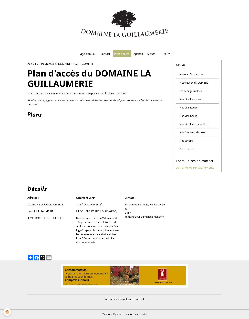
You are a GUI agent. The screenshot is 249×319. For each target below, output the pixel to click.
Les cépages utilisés (190, 91)
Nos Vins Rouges (189, 107)
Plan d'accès (121, 54)
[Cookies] (7, 312)
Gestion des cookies (135, 314)
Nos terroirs (186, 140)
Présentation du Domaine (193, 82)
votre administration (67, 100)
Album (151, 54)
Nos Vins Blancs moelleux (194, 124)
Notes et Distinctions (191, 74)
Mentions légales (111, 314)
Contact (105, 54)
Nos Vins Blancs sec (190, 99)
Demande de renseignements (195, 167)
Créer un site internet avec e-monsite (124, 299)
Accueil (31, 63)
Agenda (138, 54)
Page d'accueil (87, 54)
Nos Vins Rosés (188, 115)
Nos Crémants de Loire (192, 132)
